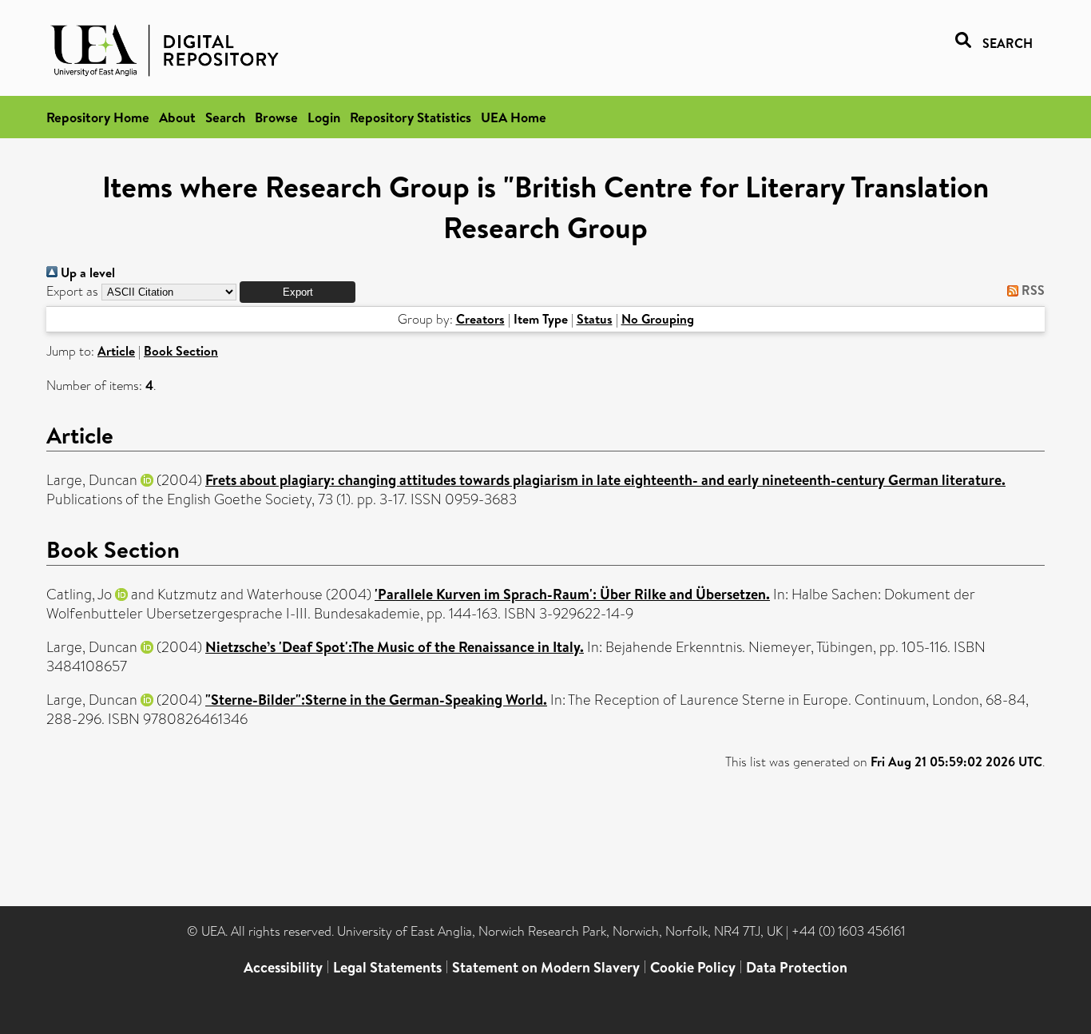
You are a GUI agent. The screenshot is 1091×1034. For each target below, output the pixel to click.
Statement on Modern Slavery (546, 967)
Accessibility (283, 967)
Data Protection (796, 967)
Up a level (86, 272)
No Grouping (657, 319)
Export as (72, 291)
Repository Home (97, 117)
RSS (1031, 290)
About (177, 117)
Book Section (181, 351)
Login (323, 117)
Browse (276, 117)
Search (225, 117)
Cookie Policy (693, 967)
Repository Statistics (410, 117)
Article (116, 351)
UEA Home (513, 117)
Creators (480, 319)
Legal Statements (387, 967)
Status (595, 319)
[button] (297, 292)
